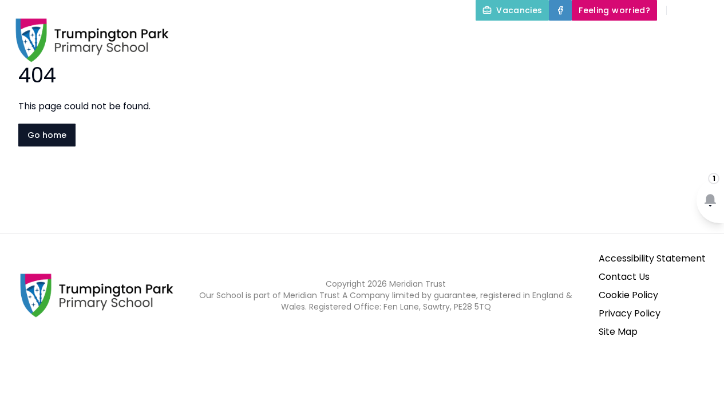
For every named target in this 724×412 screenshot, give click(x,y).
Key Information (352, 36)
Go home (46, 135)
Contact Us (624, 276)
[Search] (681, 10)
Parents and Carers (579, 36)
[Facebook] (560, 10)
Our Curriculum (462, 36)
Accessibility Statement (652, 258)
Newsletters (689, 36)
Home (200, 36)
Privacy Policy (629, 313)
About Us (256, 36)
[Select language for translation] (706, 10)
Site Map (618, 331)
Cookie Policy (628, 295)
